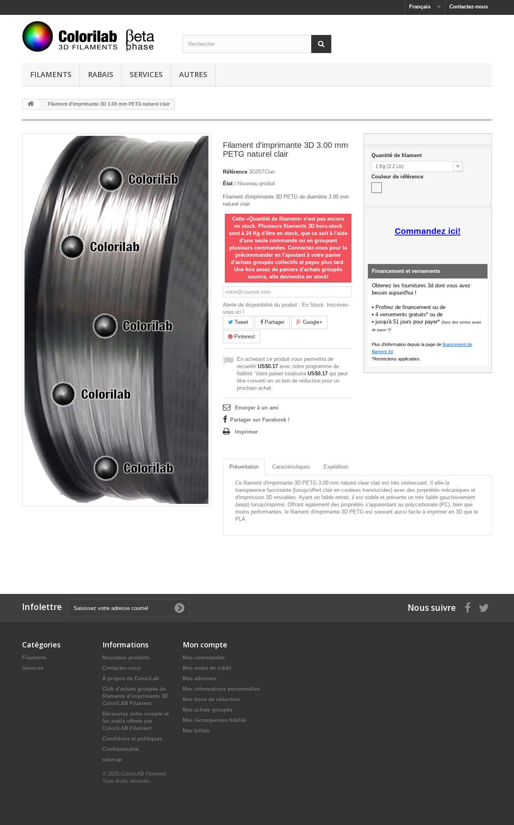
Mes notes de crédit (207, 668)
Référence (235, 172)
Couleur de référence (398, 177)
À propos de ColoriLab (130, 679)
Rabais (100, 74)
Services (146, 74)
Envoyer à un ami (257, 408)
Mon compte (205, 644)
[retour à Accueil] (30, 104)
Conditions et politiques (132, 739)
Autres (193, 74)
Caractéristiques (291, 467)
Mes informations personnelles (221, 689)
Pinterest (244, 337)
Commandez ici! (428, 231)
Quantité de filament (397, 155)
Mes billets (196, 731)
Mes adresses (199, 679)
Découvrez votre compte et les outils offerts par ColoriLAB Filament (135, 721)
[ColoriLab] (96, 36)
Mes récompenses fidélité (214, 720)
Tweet (240, 322)
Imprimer (246, 432)
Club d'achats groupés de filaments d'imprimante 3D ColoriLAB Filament (135, 696)
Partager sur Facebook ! (260, 420)
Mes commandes (204, 658)
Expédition (336, 467)
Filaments (50, 74)
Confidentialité (120, 749)
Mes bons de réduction (211, 699)
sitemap (112, 760)
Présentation (244, 467)
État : (229, 183)
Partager (273, 322)
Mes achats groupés (208, 710)
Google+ (311, 322)
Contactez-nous (468, 7)
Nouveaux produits (125, 658)
